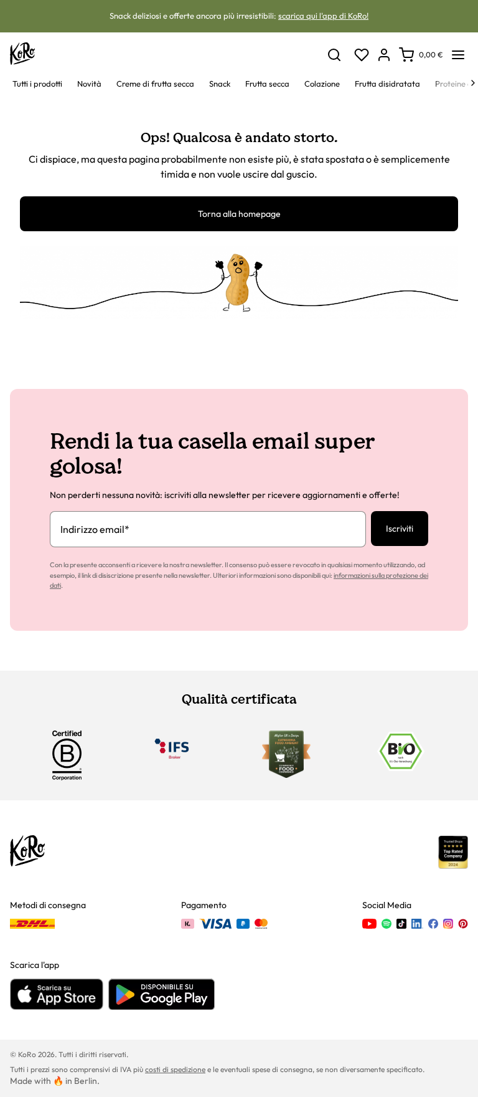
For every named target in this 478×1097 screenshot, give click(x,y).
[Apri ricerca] (334, 54)
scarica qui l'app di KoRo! (323, 16)
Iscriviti (399, 528)
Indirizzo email (94, 529)
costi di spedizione (175, 1069)
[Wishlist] (362, 54)
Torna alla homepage (239, 213)
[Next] (473, 83)
